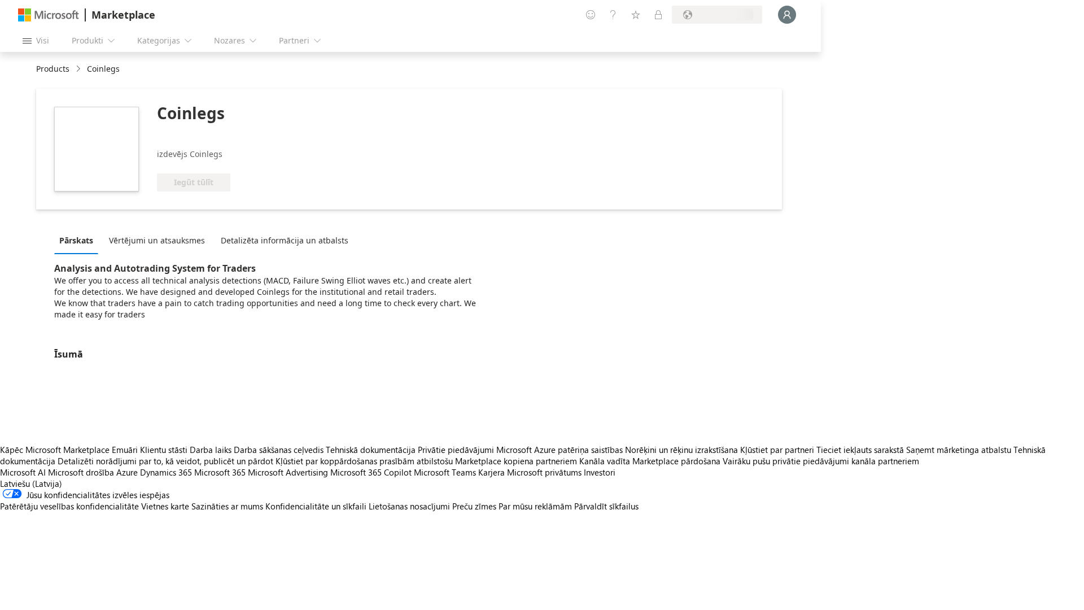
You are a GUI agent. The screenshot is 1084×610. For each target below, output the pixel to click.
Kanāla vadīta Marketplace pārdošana (649, 461)
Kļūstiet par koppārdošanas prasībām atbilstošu (364, 461)
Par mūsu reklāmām (535, 506)
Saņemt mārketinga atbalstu (958, 449)
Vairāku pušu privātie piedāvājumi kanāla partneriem (821, 461)
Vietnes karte (165, 506)
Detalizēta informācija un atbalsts (284, 240)
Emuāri (125, 449)
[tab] (79, 240)
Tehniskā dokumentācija (371, 449)
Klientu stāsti (163, 449)
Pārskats (76, 240)
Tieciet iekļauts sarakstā (860, 449)
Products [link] (52, 68)
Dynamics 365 (166, 472)
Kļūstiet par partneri (777, 449)
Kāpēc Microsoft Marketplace (55, 449)
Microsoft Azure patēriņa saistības (560, 449)
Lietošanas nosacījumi (409, 506)
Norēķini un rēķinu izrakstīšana (681, 449)
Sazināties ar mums (227, 506)
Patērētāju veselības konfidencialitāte (69, 506)
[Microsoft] (48, 14)
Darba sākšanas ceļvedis (279, 449)
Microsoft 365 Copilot (371, 472)
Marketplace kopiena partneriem (516, 461)
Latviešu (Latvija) (31, 483)
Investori (599, 472)
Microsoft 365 (220, 472)
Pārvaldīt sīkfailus (606, 506)
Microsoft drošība (81, 472)
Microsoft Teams (445, 472)
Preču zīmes (474, 506)
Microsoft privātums (544, 472)
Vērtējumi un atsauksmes (157, 240)
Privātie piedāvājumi (456, 449)
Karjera (491, 472)
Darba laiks (210, 449)
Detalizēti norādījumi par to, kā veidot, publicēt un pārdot (165, 461)
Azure (127, 472)
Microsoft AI (23, 472)
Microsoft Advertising (288, 472)
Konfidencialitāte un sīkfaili (315, 506)
